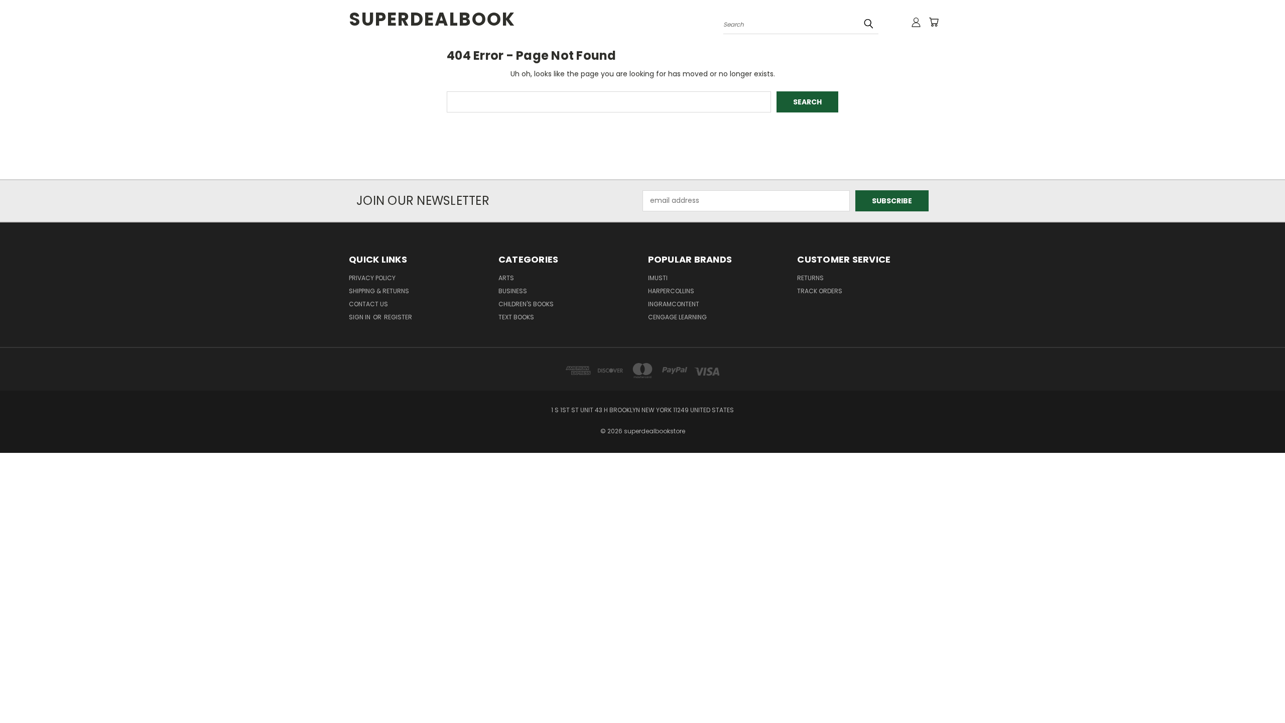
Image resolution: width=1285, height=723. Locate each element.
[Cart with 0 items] (934, 22)
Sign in (360, 317)
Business (512, 291)
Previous (1258, 691)
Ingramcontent (673, 304)
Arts (506, 278)
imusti (658, 278)
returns (810, 278)
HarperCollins (671, 291)
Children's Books (526, 304)
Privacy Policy (372, 278)
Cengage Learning (677, 317)
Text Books (516, 317)
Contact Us (368, 304)
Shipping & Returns (379, 291)
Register (398, 317)
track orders (819, 291)
